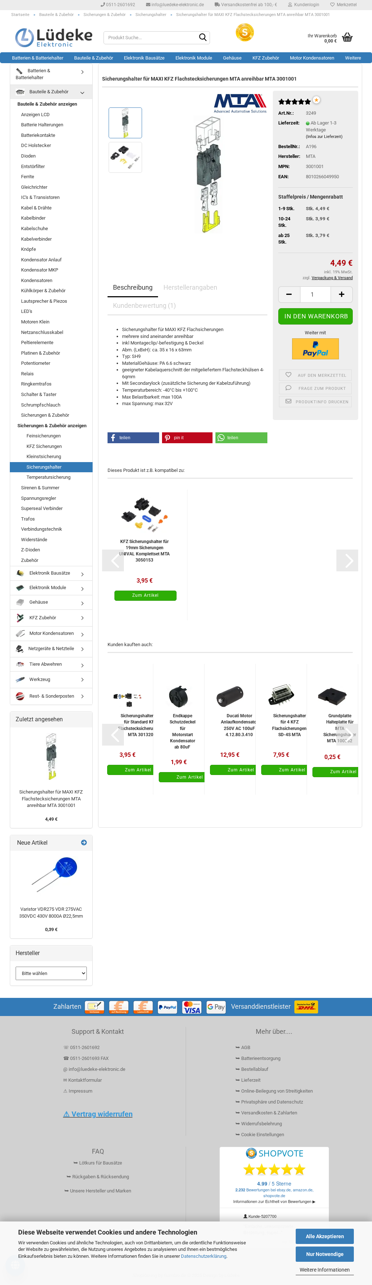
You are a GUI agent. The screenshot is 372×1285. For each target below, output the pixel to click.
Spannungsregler (38, 498)
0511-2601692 (120, 4)
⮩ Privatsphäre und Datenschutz (269, 1102)
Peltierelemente (37, 342)
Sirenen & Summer (40, 487)
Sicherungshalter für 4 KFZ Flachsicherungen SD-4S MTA (289, 725)
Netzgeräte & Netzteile (50, 648)
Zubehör (29, 560)
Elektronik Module (193, 58)
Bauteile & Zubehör (93, 58)
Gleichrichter (34, 187)
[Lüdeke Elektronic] (54, 37)
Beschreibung (133, 287)
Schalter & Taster (38, 394)
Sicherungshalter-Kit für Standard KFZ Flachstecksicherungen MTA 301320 (140, 725)
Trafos (28, 519)
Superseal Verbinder (41, 508)
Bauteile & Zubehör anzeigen (47, 104)
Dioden (28, 156)
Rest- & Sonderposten (51, 696)
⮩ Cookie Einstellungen (259, 1134)
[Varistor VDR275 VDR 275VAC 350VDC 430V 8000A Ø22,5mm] (51, 876)
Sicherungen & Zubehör (45, 415)
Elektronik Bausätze (144, 58)
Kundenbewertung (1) (144, 305)
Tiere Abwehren (45, 664)
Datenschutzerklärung (203, 1256)
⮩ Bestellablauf (251, 1069)
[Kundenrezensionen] (294, 104)
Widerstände (34, 539)
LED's (26, 311)
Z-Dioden (30, 549)
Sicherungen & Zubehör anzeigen (51, 425)
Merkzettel (346, 4)
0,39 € (51, 929)
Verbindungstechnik (41, 529)
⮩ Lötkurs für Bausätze (97, 1163)
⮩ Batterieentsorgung (257, 1058)
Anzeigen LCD (35, 114)
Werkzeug (39, 679)
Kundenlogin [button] (305, 4)
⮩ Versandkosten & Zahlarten (266, 1112)
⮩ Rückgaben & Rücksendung (97, 1176)
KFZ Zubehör (265, 58)
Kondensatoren (36, 280)
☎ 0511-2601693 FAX (86, 1058)
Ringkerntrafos (36, 384)
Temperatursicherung (48, 477)
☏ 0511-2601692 (81, 1047)
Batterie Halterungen (42, 124)
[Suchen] (203, 38)
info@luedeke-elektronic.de (177, 4)
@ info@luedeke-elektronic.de (94, 1069)
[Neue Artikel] (84, 843)
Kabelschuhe (34, 228)
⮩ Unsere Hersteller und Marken (97, 1191)
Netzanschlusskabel (42, 332)
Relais (27, 373)
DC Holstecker (36, 145)
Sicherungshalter (44, 467)
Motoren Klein (35, 322)
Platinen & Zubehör (40, 353)
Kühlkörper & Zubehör (43, 290)
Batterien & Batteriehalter (37, 58)
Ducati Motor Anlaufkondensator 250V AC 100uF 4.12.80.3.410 (239, 725)
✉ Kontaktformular (82, 1080)
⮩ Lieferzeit (247, 1080)
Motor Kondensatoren (312, 58)
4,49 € (51, 819)
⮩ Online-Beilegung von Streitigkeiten (274, 1091)
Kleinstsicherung (44, 456)
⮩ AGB (242, 1047)
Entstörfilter (33, 166)
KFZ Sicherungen (44, 446)
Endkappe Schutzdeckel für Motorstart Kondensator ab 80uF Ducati (182, 731)
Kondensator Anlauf (41, 259)
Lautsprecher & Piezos (44, 301)
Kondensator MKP (39, 270)
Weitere (353, 58)
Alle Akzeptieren (325, 1236)
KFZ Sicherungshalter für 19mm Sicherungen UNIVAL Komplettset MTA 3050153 (144, 551)
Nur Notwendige (325, 1254)
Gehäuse (232, 58)
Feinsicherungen (44, 435)
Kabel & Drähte (36, 208)
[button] (289, 294)
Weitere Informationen (325, 1270)
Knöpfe (28, 249)
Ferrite (27, 176)
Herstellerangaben (190, 287)
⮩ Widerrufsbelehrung (258, 1123)
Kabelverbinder (36, 239)
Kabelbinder (33, 218)
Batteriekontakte (38, 135)
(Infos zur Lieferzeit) (324, 136)
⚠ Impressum (77, 1091)
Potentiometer (35, 363)
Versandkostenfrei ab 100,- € (248, 4)
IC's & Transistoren (40, 197)
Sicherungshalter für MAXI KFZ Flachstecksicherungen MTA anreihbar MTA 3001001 (51, 798)
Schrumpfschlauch (40, 405)
